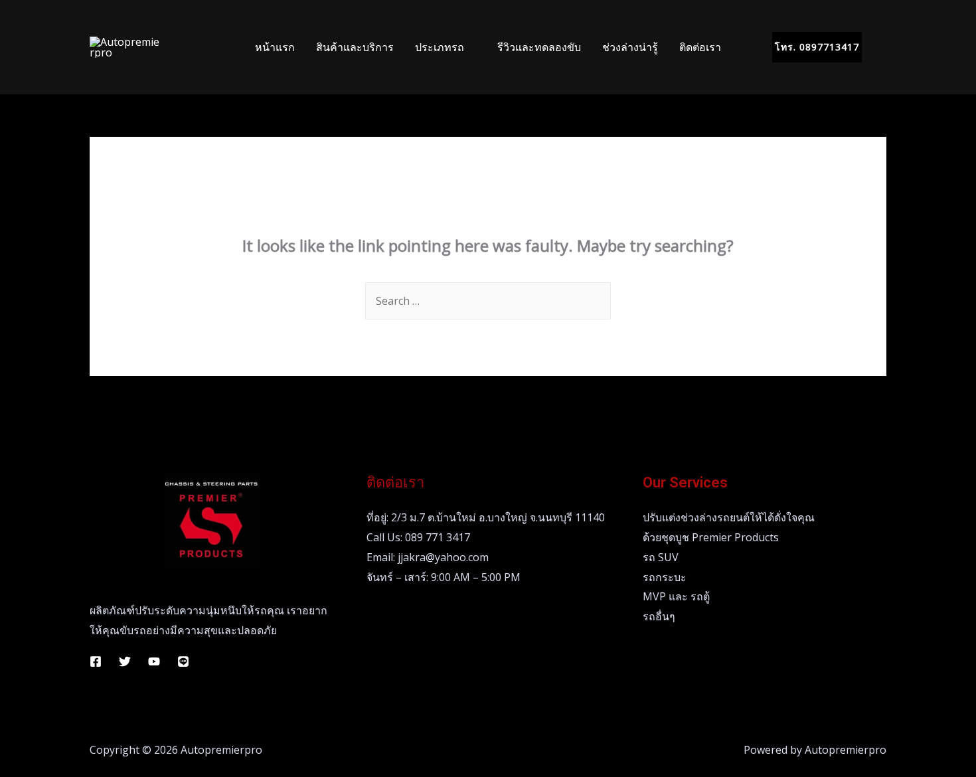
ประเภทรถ (439, 47)
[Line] (183, 661)
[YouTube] (154, 661)
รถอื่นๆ (659, 616)
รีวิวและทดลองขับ (539, 47)
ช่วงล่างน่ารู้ (630, 47)
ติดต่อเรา (700, 47)
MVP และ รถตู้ (676, 596)
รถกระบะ (665, 577)
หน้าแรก (275, 47)
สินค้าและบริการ (355, 47)
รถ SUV (661, 557)
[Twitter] (125, 661)
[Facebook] (96, 661)
